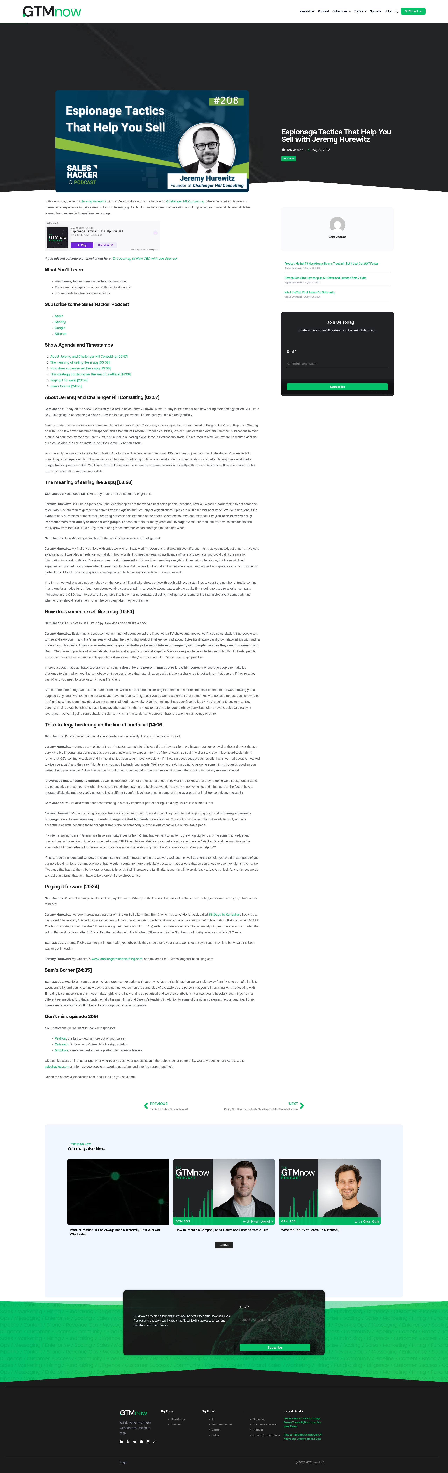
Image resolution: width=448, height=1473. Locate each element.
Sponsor (376, 11)
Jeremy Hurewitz (93, 201)
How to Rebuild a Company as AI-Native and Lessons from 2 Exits (325, 278)
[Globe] (141, 1441)
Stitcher (61, 334)
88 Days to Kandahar (224, 914)
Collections (339, 11)
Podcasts (288, 158)
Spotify (60, 322)
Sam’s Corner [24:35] (66, 386)
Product (258, 1430)
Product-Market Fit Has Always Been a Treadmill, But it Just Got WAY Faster (331, 263)
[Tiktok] (154, 1441)
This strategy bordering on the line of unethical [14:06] (90, 374)
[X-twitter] (128, 1441)
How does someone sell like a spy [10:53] (80, 368)
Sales (215, 1435)
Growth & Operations (266, 1435)
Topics (358, 11)
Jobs (388, 11)
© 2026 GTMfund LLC (310, 1462)
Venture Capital (222, 1424)
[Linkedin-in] (121, 1441)
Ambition (61, 1050)
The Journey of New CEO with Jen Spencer (145, 259)
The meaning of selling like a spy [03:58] (80, 362)
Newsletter (306, 11)
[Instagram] (148, 1441)
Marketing (259, 1419)
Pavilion (60, 1038)
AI (213, 1419)
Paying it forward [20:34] (69, 380)
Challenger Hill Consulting (185, 201)
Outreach (62, 1044)
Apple (59, 316)
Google (60, 328)
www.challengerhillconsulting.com (117, 959)
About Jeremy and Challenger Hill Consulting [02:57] (89, 356)
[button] (396, 11)
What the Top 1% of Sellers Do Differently (310, 292)
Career (216, 1430)
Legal (123, 1462)
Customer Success (265, 1424)
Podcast (323, 11)
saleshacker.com (57, 1067)
